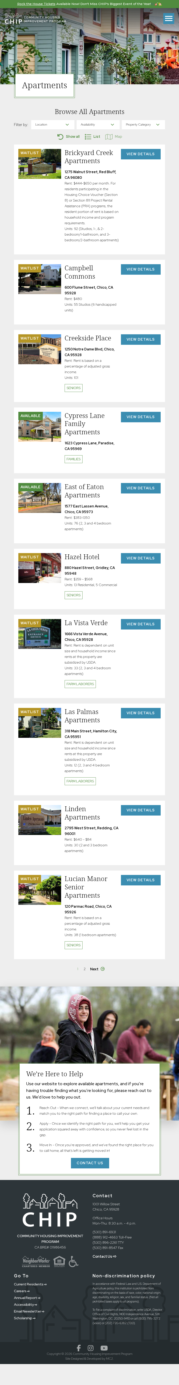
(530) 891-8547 (105, 1247)
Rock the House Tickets (36, 4)
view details (144, 154)
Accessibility (24, 1304)
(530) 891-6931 (104, 1232)
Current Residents (29, 1284)
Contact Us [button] (90, 1163)
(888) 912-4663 (105, 1237)
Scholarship (23, 1318)
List (96, 136)
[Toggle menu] (168, 18)
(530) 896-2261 (105, 1242)
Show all (73, 136)
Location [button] (41, 124)
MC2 (109, 1359)
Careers (20, 1291)
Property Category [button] (138, 124)
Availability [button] (88, 124)
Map (118, 136)
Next (94, 969)
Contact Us (103, 1256)
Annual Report (26, 1297)
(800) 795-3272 (149, 1318)
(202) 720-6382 (116, 1323)
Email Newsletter (28, 1311)
